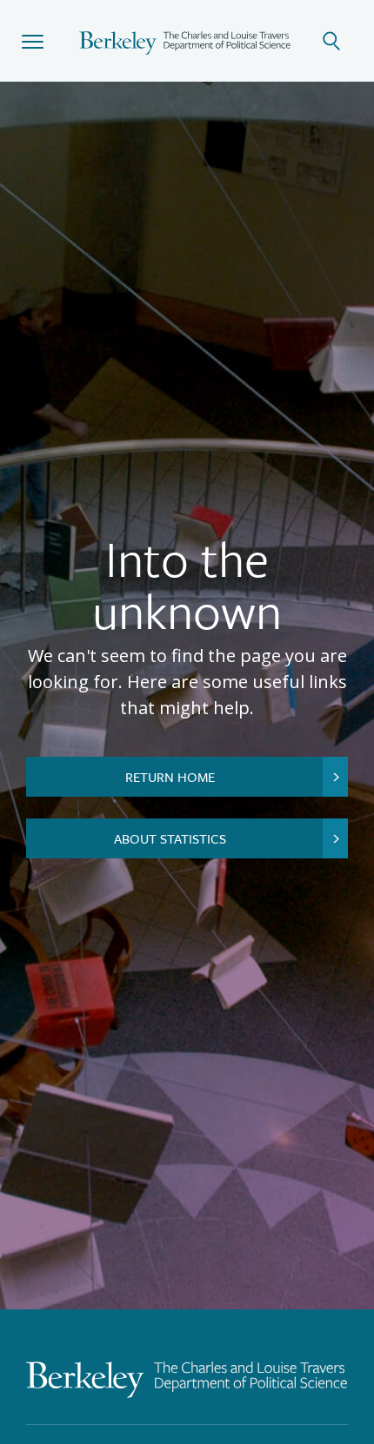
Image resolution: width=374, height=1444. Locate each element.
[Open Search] (341, 41)
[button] (32, 41)
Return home (170, 776)
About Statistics (170, 838)
